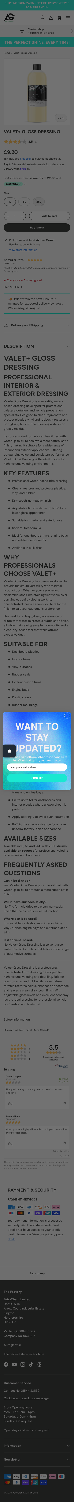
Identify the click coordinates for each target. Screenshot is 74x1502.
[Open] (9, 751)
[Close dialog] (67, 715)
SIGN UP (37, 778)
